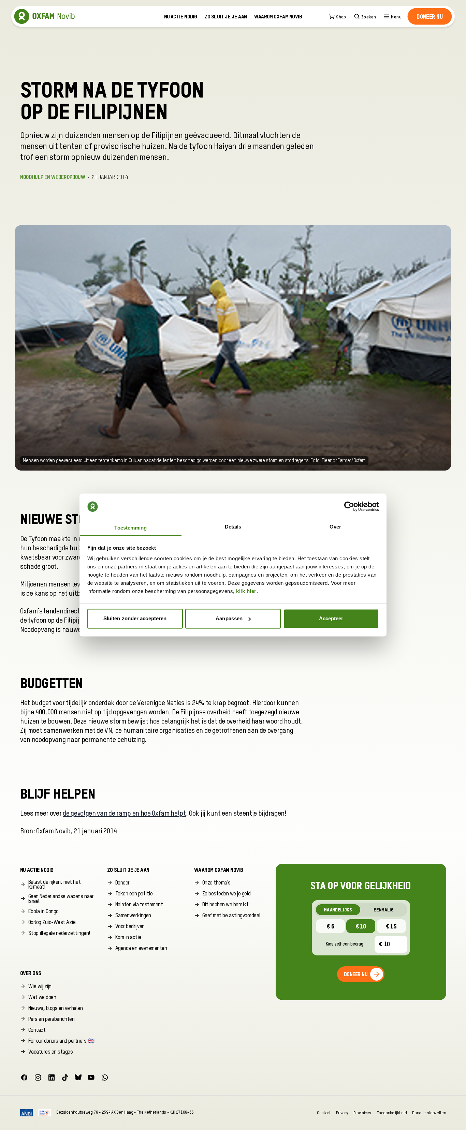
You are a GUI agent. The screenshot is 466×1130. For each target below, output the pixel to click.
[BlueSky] (78, 1077)
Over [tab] (335, 527)
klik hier (246, 591)
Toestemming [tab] (130, 528)
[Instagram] (38, 1077)
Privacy (342, 1112)
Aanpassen (229, 618)
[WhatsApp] (105, 1077)
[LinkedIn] (51, 1077)
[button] (430, 16)
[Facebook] (24, 1077)
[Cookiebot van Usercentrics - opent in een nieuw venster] (349, 507)
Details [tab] (233, 527)
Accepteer (331, 618)
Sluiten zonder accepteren (135, 618)
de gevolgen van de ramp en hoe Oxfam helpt (124, 814)
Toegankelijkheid (392, 1112)
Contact (324, 1112)
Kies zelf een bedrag (344, 943)
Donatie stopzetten (429, 1112)
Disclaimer (362, 1112)
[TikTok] (65, 1077)
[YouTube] (91, 1077)
